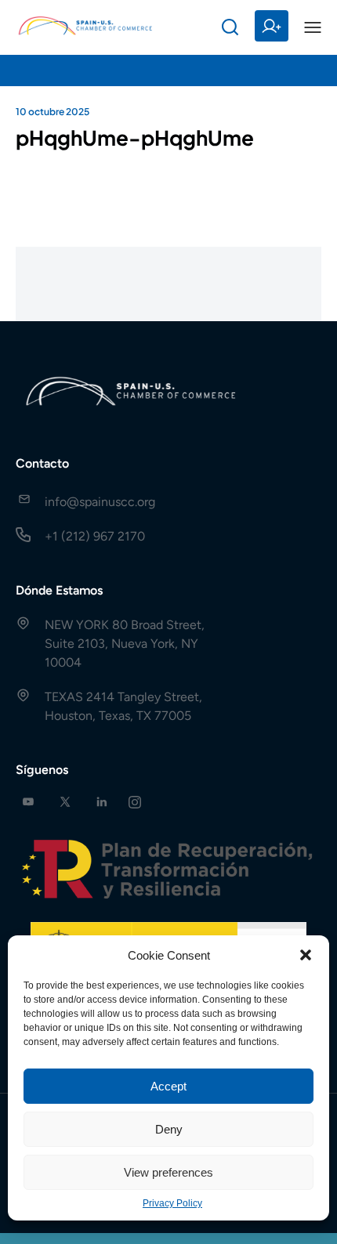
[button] (305, 955)
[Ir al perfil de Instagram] (134, 801)
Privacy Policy (172, 1203)
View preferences (168, 1172)
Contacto (42, 463)
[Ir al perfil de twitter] (65, 801)
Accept (168, 1086)
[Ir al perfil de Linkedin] (101, 801)
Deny (169, 1129)
